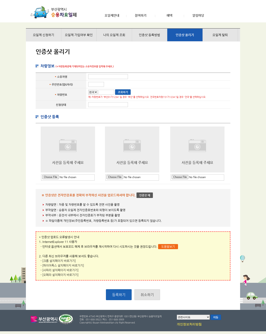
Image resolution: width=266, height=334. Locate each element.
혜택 (169, 15)
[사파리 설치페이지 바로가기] (60, 270)
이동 (215, 317)
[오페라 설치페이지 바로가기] (60, 274)
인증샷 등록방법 (149, 35)
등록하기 (118, 295)
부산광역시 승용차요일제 (55, 12)
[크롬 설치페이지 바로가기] (59, 260)
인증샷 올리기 (185, 35)
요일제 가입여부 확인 (79, 35)
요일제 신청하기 (43, 35)
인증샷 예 (144, 195)
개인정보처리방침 (189, 324)
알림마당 (198, 15)
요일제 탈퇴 (220, 35)
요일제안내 (112, 15)
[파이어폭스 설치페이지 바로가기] (63, 265)
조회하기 (123, 92)
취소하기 (147, 295)
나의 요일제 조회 (114, 35)
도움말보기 (168, 246)
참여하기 (140, 15)
